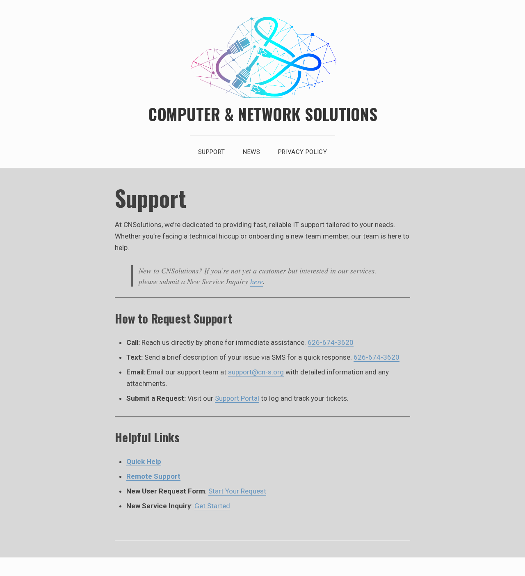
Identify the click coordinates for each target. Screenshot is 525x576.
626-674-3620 (331, 342)
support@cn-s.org (256, 372)
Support (211, 152)
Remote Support (153, 476)
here (256, 281)
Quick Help (143, 461)
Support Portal (237, 398)
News (251, 152)
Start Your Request (237, 491)
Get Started (212, 506)
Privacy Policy (302, 152)
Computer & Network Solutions (262, 114)
